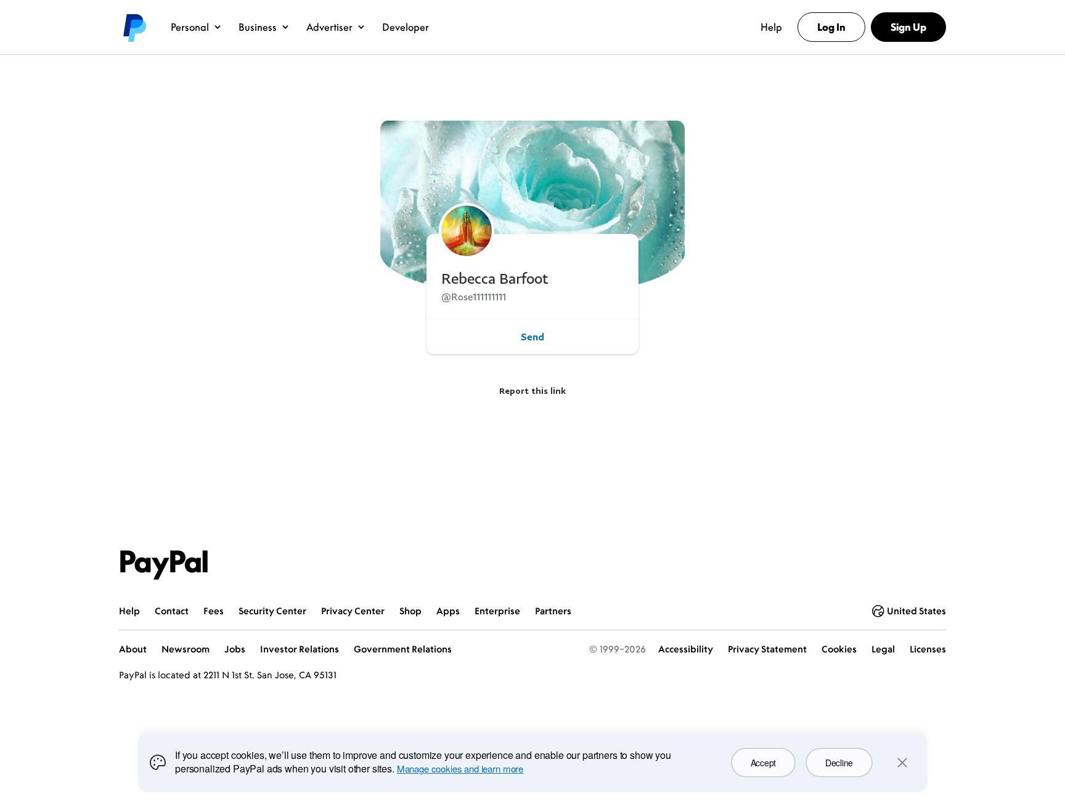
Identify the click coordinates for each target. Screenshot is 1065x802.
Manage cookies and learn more (460, 768)
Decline (839, 762)
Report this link (532, 390)
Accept (763, 762)
